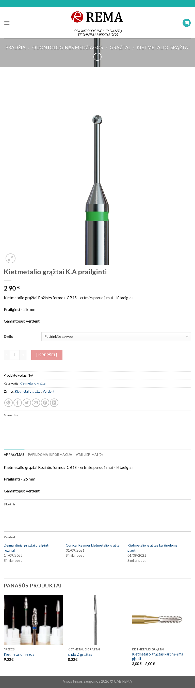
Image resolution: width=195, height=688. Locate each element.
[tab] (14, 455)
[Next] (191, 635)
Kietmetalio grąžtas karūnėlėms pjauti (157, 656)
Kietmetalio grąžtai (163, 47)
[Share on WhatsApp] (8, 402)
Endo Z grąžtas (80, 654)
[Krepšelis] (187, 23)
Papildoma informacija (50, 455)
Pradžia (15, 47)
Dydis (8, 336)
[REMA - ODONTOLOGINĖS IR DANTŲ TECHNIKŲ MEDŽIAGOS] (97, 16)
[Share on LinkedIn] (54, 402)
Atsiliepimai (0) (89, 455)
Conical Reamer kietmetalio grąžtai (93, 545)
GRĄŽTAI (120, 47)
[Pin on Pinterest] (45, 402)
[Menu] (7, 23)
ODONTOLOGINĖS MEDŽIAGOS (67, 47)
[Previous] (4, 635)
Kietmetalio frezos (19, 654)
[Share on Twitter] (27, 402)
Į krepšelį (46, 354)
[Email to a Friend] (36, 402)
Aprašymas (14, 455)
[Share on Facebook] (17, 402)
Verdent (48, 391)
